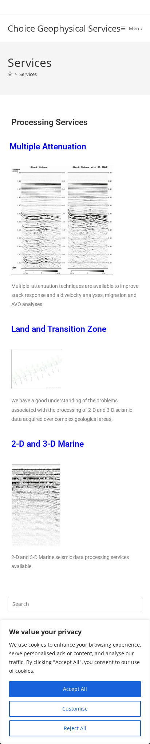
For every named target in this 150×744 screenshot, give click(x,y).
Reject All (75, 728)
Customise (75, 708)
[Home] (10, 74)
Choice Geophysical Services (64, 28)
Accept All (75, 688)
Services (28, 74)
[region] (75, 682)
